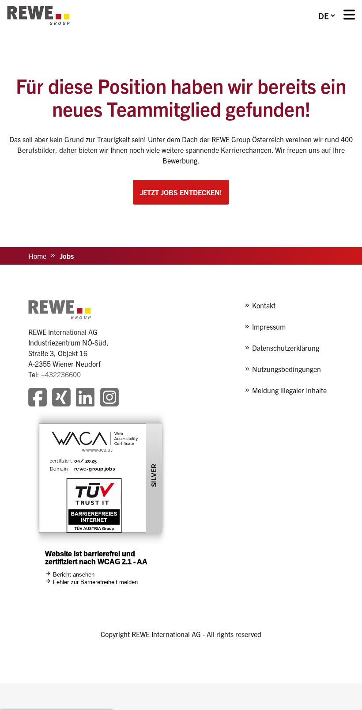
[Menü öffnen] (349, 15)
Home (37, 255)
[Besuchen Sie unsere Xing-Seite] (61, 398)
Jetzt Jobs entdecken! (181, 192)
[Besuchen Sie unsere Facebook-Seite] (37, 398)
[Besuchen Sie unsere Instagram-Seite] (109, 398)
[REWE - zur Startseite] (38, 15)
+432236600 (61, 374)
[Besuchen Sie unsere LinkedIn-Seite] (85, 398)
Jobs (67, 255)
